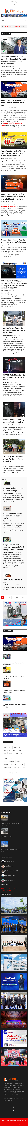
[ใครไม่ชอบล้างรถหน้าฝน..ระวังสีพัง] (14, 574)
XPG (10, 773)
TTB (23, 770)
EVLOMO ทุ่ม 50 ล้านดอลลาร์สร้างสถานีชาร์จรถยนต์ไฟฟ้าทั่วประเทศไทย (13, 459)
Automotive (17, 26)
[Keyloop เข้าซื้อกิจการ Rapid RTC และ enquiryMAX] (14, 483)
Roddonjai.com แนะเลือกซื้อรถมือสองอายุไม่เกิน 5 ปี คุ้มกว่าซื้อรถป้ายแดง (13, 103)
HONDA (6, 759)
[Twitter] (13, 1107)
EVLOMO (16, 756)
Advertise (13, 2)
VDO (5, 773)
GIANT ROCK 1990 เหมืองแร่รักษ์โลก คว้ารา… (12, 823)
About (8, 2)
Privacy (10, 1124)
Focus (23, 756)
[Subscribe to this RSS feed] (26, 33)
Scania (5, 770)
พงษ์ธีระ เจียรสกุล (4, 158)
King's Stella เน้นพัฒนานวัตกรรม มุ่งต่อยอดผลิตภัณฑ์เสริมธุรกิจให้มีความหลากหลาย (13, 547)
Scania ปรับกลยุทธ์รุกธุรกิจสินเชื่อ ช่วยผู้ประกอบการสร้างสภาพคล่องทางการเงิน (14, 330)
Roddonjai (16, 767)
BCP (5, 753)
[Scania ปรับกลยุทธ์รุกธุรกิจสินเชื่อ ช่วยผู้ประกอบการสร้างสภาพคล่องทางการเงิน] (14, 318)
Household (13, 759)
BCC (20, 750)
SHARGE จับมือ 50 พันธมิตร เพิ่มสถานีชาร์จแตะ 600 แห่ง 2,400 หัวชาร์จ (14, 377)
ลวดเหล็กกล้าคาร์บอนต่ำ (7, 836)
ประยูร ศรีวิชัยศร (4, 204)
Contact (18, 2)
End (17, 597)
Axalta (14, 750)
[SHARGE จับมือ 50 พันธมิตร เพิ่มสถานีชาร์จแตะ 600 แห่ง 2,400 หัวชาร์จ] (14, 364)
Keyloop (19, 761)
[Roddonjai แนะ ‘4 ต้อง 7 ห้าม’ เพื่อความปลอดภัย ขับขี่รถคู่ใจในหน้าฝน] (14, 229)
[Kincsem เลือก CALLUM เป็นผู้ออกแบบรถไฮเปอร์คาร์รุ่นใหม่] (14, 409)
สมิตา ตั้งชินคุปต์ (4, 107)
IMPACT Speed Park (9, 761)
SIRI (18, 770)
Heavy (11, 26)
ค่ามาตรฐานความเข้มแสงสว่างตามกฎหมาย (11, 849)
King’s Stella (14, 764)
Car (17, 753)
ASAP (10, 747)
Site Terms (22, 1122)
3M (5, 747)
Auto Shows (7, 750)
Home (6, 26)
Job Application (15, 1122)
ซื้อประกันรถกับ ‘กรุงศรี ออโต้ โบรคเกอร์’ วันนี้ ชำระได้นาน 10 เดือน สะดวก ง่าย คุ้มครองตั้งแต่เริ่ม (13, 153)
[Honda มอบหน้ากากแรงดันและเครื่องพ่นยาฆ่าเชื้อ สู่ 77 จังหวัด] (14, 508)
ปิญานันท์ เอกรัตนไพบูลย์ (6, 66)
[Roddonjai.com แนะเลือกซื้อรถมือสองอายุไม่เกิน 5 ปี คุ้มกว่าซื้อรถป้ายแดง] (14, 89)
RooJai (23, 767)
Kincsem (6, 764)
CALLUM (11, 753)
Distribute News (7, 1122)
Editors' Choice (8, 756)
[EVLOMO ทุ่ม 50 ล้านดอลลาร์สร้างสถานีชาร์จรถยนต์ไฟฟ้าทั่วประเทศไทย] (14, 446)
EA (21, 753)
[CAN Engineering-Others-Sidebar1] (15, 613)
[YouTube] (13, 1110)
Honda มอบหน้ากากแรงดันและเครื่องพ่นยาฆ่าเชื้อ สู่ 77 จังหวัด (12, 516)
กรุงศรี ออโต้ (17, 773)
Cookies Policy (16, 1124)
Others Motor (7, 767)
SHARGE (12, 770)
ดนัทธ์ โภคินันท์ (9, 861)
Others (4, 39)
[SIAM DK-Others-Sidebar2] (15, 724)
